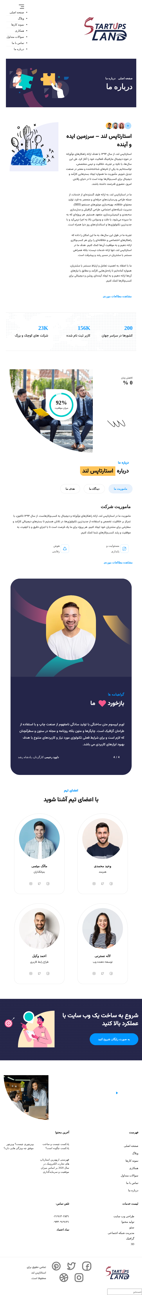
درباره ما (19, 49)
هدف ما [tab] (70, 488)
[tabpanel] (71, 529)
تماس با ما (18, 42)
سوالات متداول (15, 36)
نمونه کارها (17, 24)
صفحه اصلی (17, 12)
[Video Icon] (117, 1093)
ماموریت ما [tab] (120, 488)
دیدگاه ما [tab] (94, 488)
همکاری (19, 30)
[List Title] (111, 883)
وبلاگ (21, 18)
